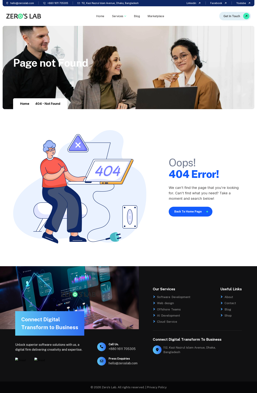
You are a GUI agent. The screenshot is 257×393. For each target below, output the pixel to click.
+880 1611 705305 (57, 3)
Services (117, 16)
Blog (137, 16)
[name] (235, 16)
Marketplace (156, 16)
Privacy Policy (157, 387)
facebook (216, 3)
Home (100, 16)
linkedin (191, 3)
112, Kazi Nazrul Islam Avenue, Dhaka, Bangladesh (110, 3)
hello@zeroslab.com (22, 3)
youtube (241, 3)
